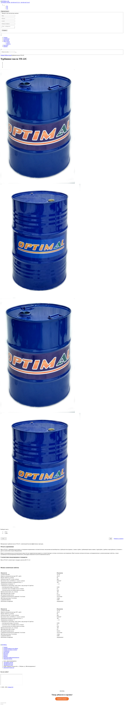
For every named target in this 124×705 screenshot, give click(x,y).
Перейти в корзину (62, 698)
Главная (5, 37)
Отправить (4, 30)
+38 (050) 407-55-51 (15, 2)
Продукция (6, 40)
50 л (6, 531)
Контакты (5, 45)
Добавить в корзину (118, 538)
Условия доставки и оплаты (10, 649)
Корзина (5, 46)
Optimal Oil (10, 687)
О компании (6, 38)
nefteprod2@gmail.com (8, 667)
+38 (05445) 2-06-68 (5, 2)
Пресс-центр (6, 41)
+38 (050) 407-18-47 (25, 2)
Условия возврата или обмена (10, 648)
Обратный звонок (7, 658)
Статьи (8, 42)
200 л (6, 533)
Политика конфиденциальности (11, 657)
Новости (8, 43)
